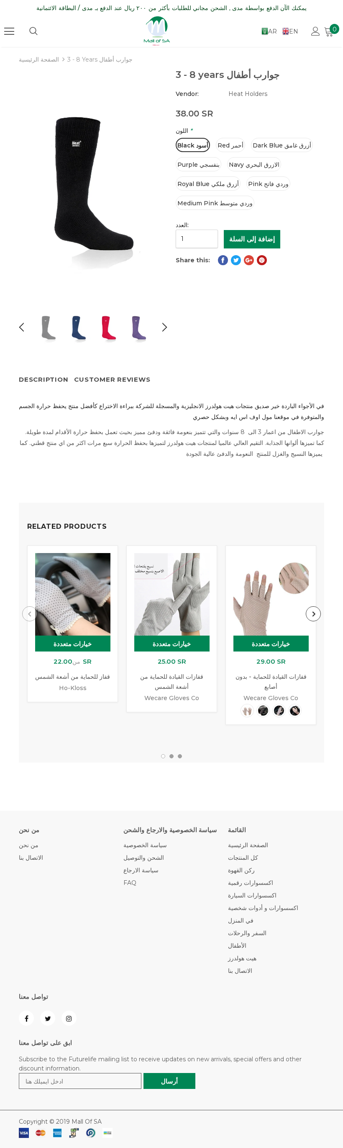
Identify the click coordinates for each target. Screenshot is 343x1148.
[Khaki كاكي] (279, 710)
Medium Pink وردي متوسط (215, 203)
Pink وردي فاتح (268, 184)
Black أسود (192, 145)
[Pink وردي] (295, 710)
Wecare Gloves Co (171, 698)
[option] (93, 183)
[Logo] (157, 31)
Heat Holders (247, 94)
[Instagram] (69, 1018)
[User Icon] (315, 31)
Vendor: (187, 94)
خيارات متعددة (73, 644)
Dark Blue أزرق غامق (282, 145)
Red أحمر (230, 145)
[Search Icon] (33, 31)
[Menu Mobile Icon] (9, 31)
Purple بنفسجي (198, 164)
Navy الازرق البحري (254, 164)
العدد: (182, 225)
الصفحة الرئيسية (39, 59)
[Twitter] (47, 1018)
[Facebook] (26, 1018)
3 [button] (180, 756)
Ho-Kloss (73, 688)
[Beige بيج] (247, 710)
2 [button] (171, 756)
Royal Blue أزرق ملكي (208, 184)
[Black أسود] (263, 710)
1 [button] (163, 756)
